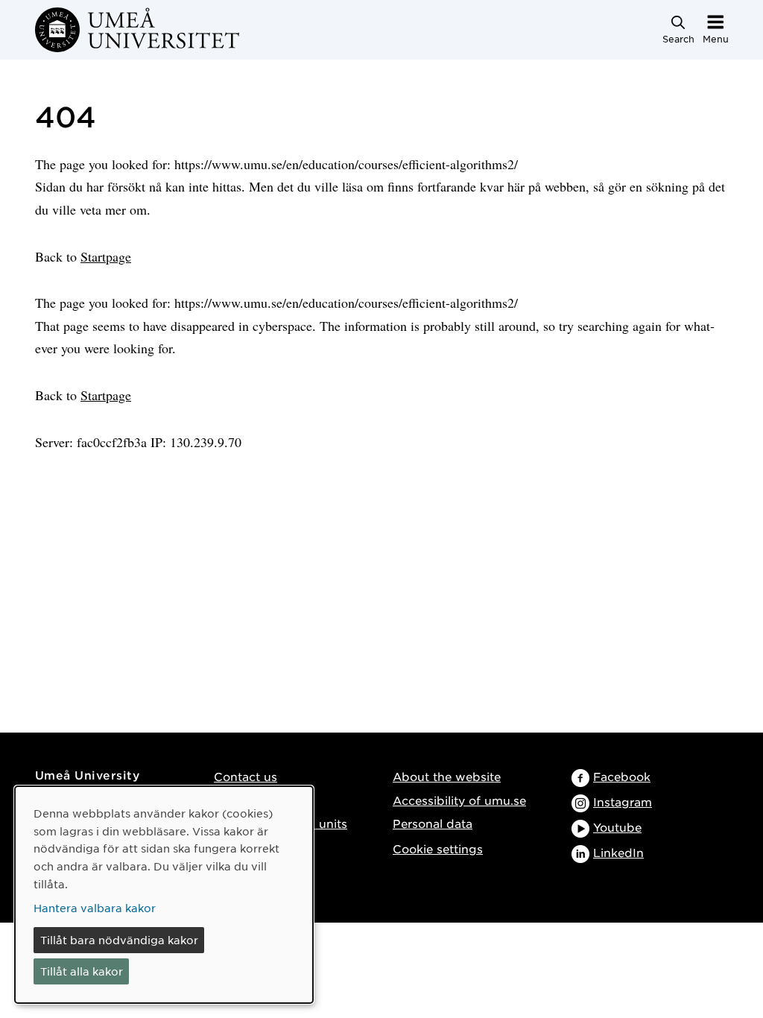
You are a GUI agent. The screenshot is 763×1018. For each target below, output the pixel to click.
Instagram (622, 801)
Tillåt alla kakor (81, 971)
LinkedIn (618, 852)
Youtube (617, 827)
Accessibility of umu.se (459, 800)
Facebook (621, 776)
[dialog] (164, 894)
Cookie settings (438, 848)
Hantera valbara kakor (95, 907)
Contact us (245, 776)
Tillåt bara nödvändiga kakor (119, 939)
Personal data (432, 823)
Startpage (105, 256)
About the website (447, 776)
